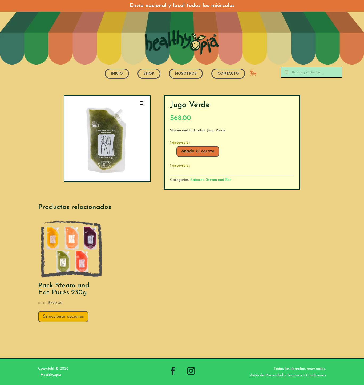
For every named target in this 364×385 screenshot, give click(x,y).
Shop (149, 74)
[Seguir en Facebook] (173, 371)
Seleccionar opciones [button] (63, 316)
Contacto (228, 74)
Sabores (197, 180)
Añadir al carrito (197, 151)
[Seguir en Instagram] (191, 371)
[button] (142, 103)
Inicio (117, 74)
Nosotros (186, 74)
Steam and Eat (218, 180)
